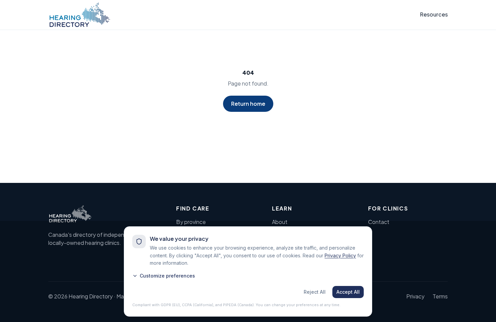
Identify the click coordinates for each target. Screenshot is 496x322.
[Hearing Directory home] (79, 14)
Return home (248, 103)
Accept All (348, 292)
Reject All (315, 292)
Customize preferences (167, 276)
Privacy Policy (340, 255)
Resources (434, 14)
